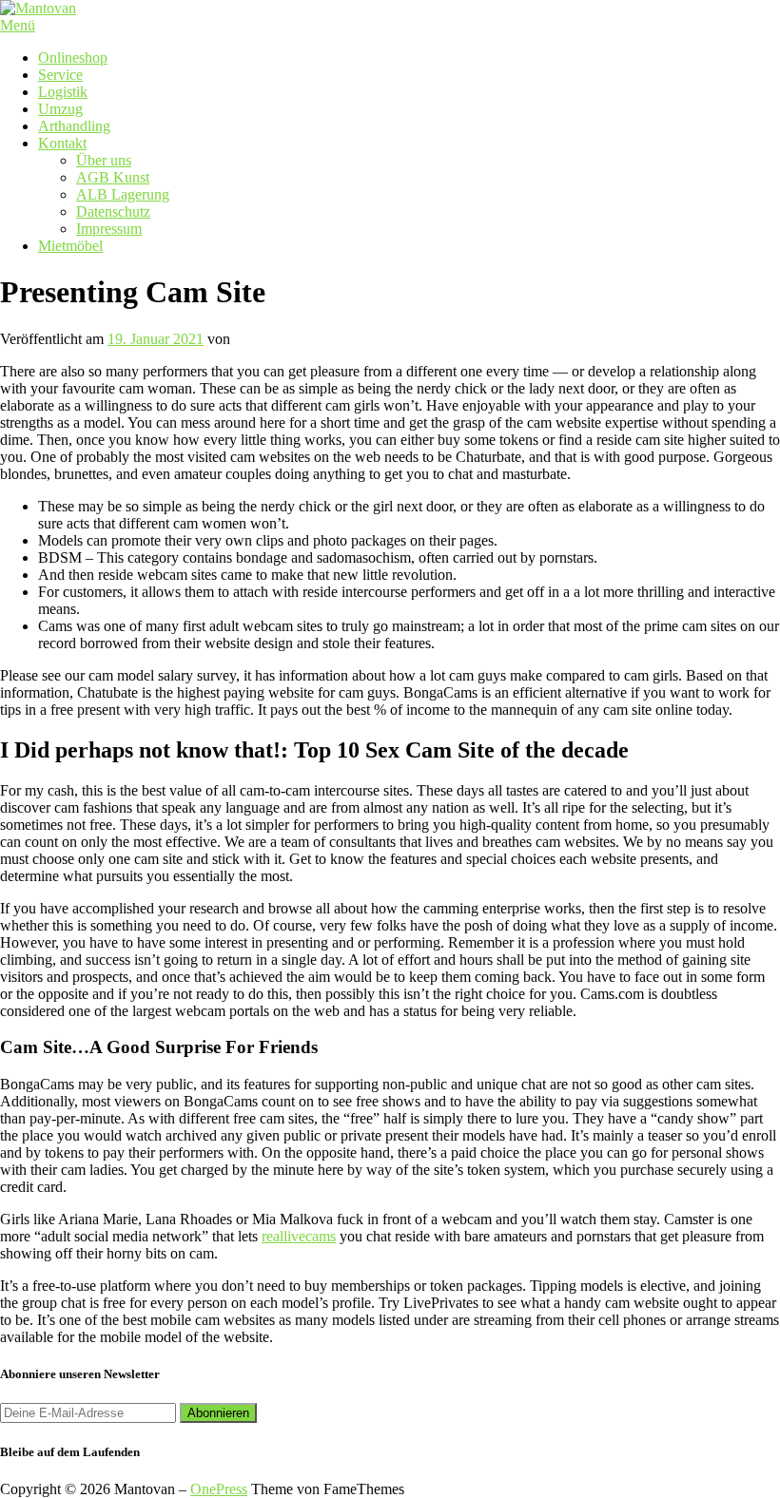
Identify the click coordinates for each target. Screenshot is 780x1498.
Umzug (60, 109)
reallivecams (299, 1236)
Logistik (63, 92)
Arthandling (74, 126)
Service (60, 75)
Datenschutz (113, 211)
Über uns (103, 160)
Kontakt (62, 143)
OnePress (218, 1489)
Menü (17, 25)
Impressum (109, 229)
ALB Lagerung (122, 194)
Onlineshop (72, 57)
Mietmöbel (70, 246)
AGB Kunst (112, 177)
